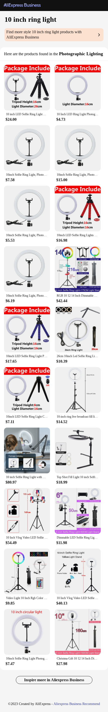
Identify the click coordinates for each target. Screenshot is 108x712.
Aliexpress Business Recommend (76, 704)
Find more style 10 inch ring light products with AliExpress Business (44, 34)
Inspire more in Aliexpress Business (54, 680)
